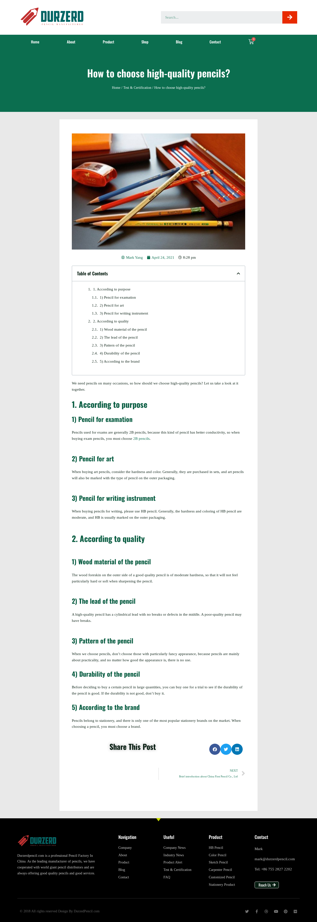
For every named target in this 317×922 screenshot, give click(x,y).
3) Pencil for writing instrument (124, 313)
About (71, 41)
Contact (215, 41)
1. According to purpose (112, 289)
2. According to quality (111, 321)
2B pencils (141, 439)
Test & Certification (137, 88)
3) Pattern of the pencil (117, 345)
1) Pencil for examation (118, 297)
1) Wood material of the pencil (123, 329)
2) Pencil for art (112, 305)
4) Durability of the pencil (120, 353)
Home (35, 41)
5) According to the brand (120, 361)
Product (108, 41)
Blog (179, 41)
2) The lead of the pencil (119, 337)
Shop (144, 41)
